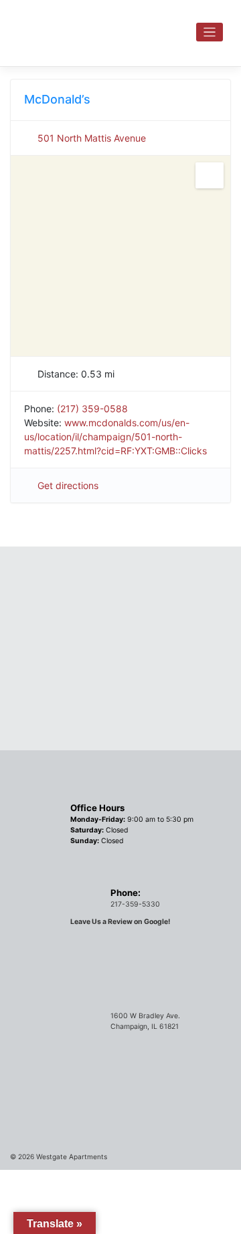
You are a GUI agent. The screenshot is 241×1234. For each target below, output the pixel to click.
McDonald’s (57, 99)
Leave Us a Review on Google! (120, 921)
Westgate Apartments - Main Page (100, 29)
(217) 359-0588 (92, 408)
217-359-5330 (135, 904)
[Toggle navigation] (210, 32)
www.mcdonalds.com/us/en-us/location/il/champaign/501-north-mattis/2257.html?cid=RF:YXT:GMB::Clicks (115, 436)
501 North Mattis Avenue (91, 138)
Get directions (67, 485)
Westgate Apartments (71, 1156)
